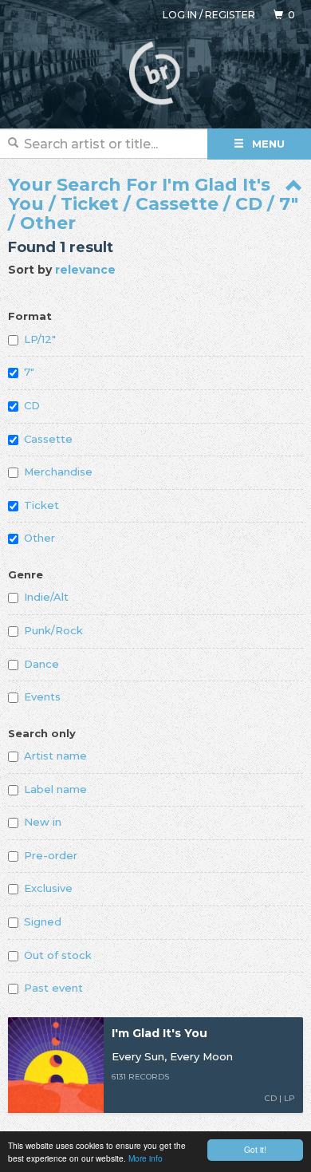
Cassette (48, 438)
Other (39, 537)
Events (42, 696)
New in (42, 821)
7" (29, 371)
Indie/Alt (46, 596)
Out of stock (58, 955)
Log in (180, 15)
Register (230, 15)
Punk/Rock (53, 630)
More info (145, 1158)
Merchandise (58, 471)
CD (32, 405)
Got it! (255, 1149)
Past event (53, 987)
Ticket (41, 505)
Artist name (55, 755)
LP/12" (40, 339)
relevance (85, 269)
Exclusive (48, 888)
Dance (41, 663)
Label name (55, 789)
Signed (42, 921)
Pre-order (50, 855)
